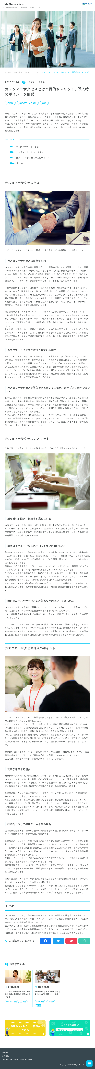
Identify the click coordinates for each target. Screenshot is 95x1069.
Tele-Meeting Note (13, 4)
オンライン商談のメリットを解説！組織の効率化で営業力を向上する (18, 994)
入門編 (10, 103)
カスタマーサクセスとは (27, 147)
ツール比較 (40, 1002)
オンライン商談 (11, 1002)
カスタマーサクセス (27, 103)
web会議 (51, 1002)
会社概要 (5, 1053)
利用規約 (5, 1056)
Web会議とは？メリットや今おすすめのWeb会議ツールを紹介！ (47, 994)
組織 (44, 103)
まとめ (19, 163)
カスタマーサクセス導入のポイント (32, 158)
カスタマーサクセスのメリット (30, 152)
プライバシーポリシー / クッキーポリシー (17, 1059)
